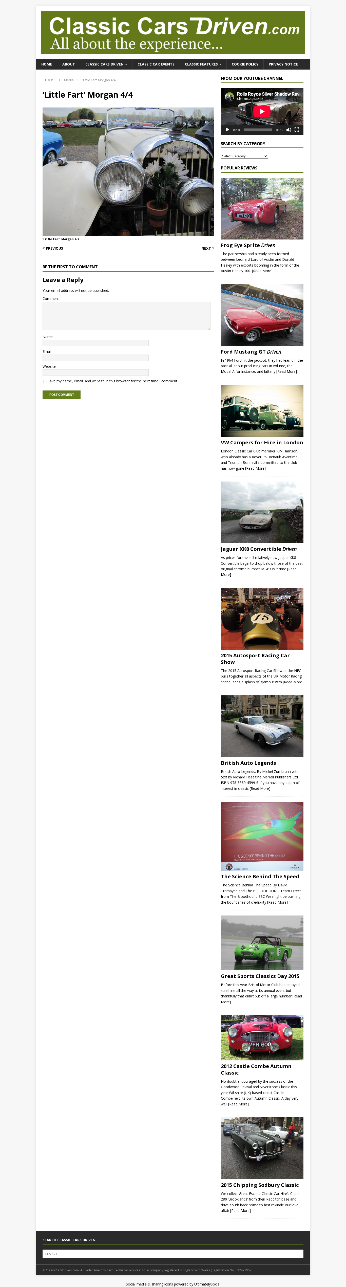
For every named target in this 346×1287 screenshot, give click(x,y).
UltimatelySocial (207, 1284)
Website (49, 366)
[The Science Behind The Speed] (262, 836)
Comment (51, 298)
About (68, 64)
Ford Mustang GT (251, 351)
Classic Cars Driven (104, 64)
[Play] (227, 129)
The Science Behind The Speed (260, 876)
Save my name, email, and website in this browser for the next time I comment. (113, 381)
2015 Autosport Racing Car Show (255, 658)
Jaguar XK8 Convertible (259, 549)
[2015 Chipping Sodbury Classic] (262, 1148)
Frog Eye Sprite (248, 245)
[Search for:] (173, 1253)
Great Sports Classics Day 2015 (260, 976)
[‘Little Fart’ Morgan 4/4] (128, 233)
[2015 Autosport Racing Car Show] (262, 619)
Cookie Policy (245, 64)
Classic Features (201, 64)
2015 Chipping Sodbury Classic (260, 1185)
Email (47, 351)
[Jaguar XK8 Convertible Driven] (262, 512)
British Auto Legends (248, 762)
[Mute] (288, 129)
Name (48, 336)
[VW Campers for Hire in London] (262, 411)
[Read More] (262, 270)
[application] (262, 111)
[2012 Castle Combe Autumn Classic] (262, 1037)
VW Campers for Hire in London (262, 442)
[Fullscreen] (296, 129)
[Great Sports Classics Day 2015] (262, 943)
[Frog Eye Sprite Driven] (262, 208)
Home (46, 64)
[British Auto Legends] (262, 726)
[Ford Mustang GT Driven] (262, 315)
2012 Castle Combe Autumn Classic (256, 1069)
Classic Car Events (156, 64)
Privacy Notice (283, 64)
